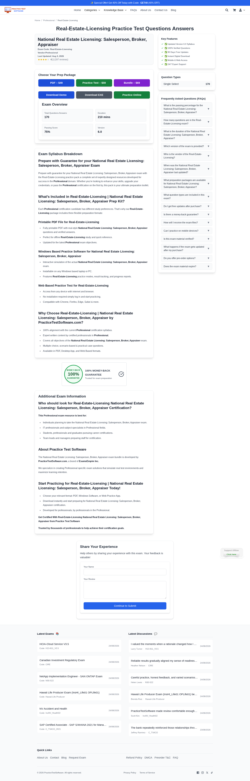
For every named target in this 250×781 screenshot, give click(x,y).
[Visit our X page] (207, 772)
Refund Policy (134, 757)
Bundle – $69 (132, 82)
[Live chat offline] (231, 553)
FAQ (175, 757)
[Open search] (227, 10)
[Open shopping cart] (234, 10)
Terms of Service (147, 772)
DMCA (148, 757)
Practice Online (131, 94)
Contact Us (161, 10)
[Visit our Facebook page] (198, 772)
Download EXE (94, 94)
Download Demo (56, 94)
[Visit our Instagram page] (202, 772)
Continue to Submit (125, 605)
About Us (145, 10)
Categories (90, 10)
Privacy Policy (130, 772)
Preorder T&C (163, 757)
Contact (54, 757)
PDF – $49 (56, 82)
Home (77, 10)
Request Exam (77, 757)
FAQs (133, 10)
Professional (49, 20)
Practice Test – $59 (94, 82)
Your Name (89, 567)
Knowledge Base (113, 10)
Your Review (89, 579)
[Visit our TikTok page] (212, 772)
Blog (173, 10)
